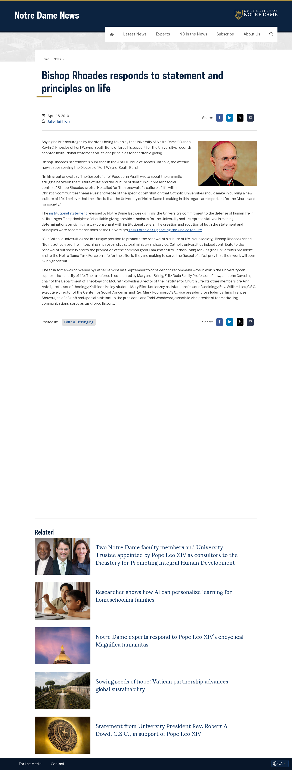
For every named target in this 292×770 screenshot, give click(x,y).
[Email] (250, 118)
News (57, 59)
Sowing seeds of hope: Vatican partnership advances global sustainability (162, 684)
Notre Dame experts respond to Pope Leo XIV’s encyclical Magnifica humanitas (169, 640)
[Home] (111, 34)
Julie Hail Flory (59, 121)
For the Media (30, 764)
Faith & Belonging (78, 322)
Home (45, 59)
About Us (251, 34)
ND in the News (193, 34)
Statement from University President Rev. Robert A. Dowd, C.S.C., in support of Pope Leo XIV (162, 729)
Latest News (134, 34)
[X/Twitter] (240, 118)
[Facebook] (219, 118)
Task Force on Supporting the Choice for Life (165, 230)
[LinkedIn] (229, 118)
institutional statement (68, 213)
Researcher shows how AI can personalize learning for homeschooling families (164, 595)
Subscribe (225, 34)
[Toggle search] (271, 34)
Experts (163, 34)
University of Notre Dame (256, 15)
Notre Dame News (47, 15)
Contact (57, 764)
